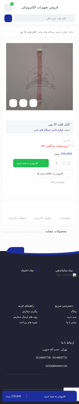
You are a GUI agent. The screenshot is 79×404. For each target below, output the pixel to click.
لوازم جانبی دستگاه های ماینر (52, 32)
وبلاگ (73, 311)
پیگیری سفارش (29, 311)
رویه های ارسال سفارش (25, 316)
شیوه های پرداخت (28, 322)
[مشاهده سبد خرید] (8, 7)
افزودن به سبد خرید (27, 163)
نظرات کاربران (42, 217)
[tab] (64, 214)
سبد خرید (71, 316)
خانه (71, 32)
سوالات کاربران (17, 217)
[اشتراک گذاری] (23, 103)
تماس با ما (71, 322)
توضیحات (65, 217)
